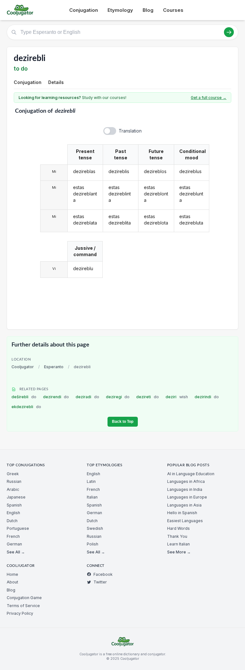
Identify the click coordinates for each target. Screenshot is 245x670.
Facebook (103, 574)
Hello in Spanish (182, 512)
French (13, 536)
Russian (14, 481)
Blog (148, 10)
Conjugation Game (24, 597)
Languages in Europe (187, 497)
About (12, 582)
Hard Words (178, 528)
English (13, 512)
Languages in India (184, 489)
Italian (92, 497)
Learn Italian (178, 544)
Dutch (12, 520)
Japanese (16, 497)
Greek (13, 473)
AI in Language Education (190, 473)
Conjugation (83, 10)
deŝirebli (23, 396)
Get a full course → (208, 97)
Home (12, 574)
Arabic (13, 489)
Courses (173, 10)
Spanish (14, 505)
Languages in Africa (186, 481)
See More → (179, 552)
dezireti (147, 396)
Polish (92, 544)
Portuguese (18, 528)
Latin (91, 481)
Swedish (95, 528)
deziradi (87, 396)
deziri (177, 396)
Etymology (120, 10)
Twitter (100, 582)
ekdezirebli (26, 406)
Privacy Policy (20, 613)
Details (56, 82)
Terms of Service (23, 605)
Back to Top (122, 421)
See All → (16, 552)
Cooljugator (22, 366)
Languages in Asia (184, 505)
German (14, 544)
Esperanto (53, 366)
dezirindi (207, 396)
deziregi (118, 396)
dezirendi (56, 396)
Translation (130, 130)
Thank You (177, 536)
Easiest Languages (185, 520)
